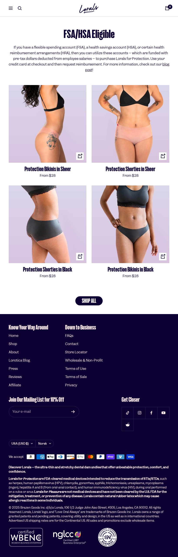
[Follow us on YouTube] (163, 413)
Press (13, 368)
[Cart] (167, 8)
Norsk (42, 444)
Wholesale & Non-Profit (84, 360)
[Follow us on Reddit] (128, 425)
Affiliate (15, 385)
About (14, 352)
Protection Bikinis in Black (130, 269)
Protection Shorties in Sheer (130, 169)
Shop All (89, 300)
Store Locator (76, 352)
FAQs (69, 335)
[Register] (73, 411)
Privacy (71, 385)
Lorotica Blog (19, 360)
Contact (71, 344)
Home (13, 335)
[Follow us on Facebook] (151, 413)
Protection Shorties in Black (47, 269)
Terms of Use (75, 368)
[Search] (20, 8)
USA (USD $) (20, 444)
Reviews (15, 377)
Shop (13, 344)
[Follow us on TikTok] (128, 413)
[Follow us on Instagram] (139, 413)
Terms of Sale (76, 377)
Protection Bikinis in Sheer (48, 169)
